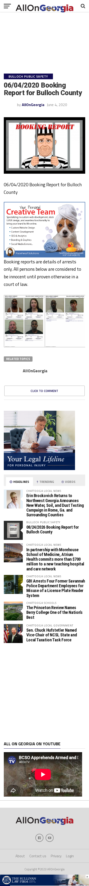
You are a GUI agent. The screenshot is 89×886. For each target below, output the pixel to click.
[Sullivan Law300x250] (39, 468)
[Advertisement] (44, 692)
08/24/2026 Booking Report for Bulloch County (52, 529)
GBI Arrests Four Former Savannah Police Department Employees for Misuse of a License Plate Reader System (55, 588)
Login (70, 856)
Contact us (37, 856)
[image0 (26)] (44, 256)
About (20, 856)
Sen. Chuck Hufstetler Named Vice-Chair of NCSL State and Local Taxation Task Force (51, 635)
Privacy (56, 856)
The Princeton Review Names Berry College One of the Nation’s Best (54, 612)
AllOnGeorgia (33, 104)
